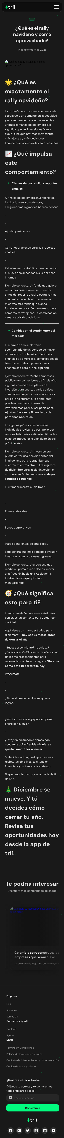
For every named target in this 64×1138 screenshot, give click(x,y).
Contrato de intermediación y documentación (32, 1060)
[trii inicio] (10, 6)
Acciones (11, 1010)
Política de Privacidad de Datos (24, 1054)
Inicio (9, 1004)
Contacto (11, 1029)
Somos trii (12, 1016)
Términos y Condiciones (20, 1047)
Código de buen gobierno (21, 1066)
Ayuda (10, 1035)
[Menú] (56, 6)
